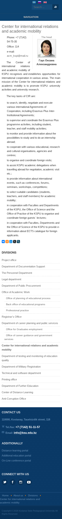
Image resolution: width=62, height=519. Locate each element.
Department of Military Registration (21, 366)
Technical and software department (21, 373)
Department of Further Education (20, 385)
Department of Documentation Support (23, 266)
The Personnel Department (17, 272)
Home (5, 495)
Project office (9, 260)
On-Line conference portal (16, 460)
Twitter (4, 482)
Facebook (13, 482)
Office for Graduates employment (24, 329)
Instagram (21, 482)
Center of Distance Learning (17, 392)
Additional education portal (16, 455)
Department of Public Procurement (21, 285)
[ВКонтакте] (3, 241)
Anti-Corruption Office (14, 398)
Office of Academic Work (16, 292)
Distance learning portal (15, 450)
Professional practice (17, 310)
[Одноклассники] (7, 241)
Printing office (9, 379)
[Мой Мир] (10, 241)
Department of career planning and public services (30, 323)
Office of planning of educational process (28, 298)
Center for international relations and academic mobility (30, 347)
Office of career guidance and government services (28, 337)
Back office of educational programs (25, 304)
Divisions (33, 495)
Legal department (11, 279)
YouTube (29, 482)
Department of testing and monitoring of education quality (29, 358)
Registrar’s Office (12, 316)
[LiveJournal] (18, 241)
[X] (14, 241)
